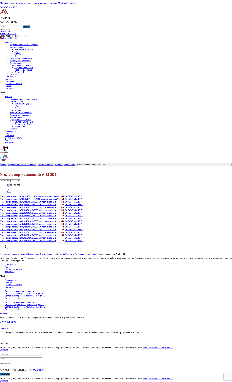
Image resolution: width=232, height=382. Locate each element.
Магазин (21, 254)
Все (9, 192)
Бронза (17, 56)
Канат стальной (17, 63)
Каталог (8, 42)
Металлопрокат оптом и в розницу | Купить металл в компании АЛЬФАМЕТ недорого (39, 3)
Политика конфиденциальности (19, 291)
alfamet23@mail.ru (10, 38)
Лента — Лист (20, 72)
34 (8, 189)
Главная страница (8, 254)
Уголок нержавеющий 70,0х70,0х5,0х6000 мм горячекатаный (28, 241)
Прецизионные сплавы (20, 65)
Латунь (17, 54)
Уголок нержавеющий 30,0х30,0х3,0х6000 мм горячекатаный (28, 207)
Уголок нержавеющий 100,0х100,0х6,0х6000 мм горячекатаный (29, 199)
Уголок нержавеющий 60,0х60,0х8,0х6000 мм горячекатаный (28, 238)
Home (3, 165)
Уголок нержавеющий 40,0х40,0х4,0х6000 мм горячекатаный (28, 221)
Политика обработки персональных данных (24, 293)
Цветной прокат (17, 47)
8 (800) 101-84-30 (8, 322)
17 (8, 187)
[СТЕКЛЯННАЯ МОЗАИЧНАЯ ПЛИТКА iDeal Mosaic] (4, 14)
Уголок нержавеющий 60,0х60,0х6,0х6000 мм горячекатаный (28, 235)
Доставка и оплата (13, 84)
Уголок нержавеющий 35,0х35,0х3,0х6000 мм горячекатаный (28, 216)
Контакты (9, 88)
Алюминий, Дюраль (23, 49)
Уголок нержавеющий (65, 165)
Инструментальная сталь (21, 58)
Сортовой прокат (45, 165)
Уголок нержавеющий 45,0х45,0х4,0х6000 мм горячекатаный (28, 227)
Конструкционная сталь (20, 61)
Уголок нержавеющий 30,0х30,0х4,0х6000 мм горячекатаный (28, 210)
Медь (17, 51)
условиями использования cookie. (158, 347)
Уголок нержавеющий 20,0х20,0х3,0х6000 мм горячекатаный (28, 202)
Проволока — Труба (23, 70)
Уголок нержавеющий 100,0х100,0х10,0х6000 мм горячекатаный (29, 196)
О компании (10, 77)
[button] (9, 7)
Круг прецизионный (23, 67)
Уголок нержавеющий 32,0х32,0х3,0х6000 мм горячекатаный (28, 213)
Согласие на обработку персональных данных (26, 296)
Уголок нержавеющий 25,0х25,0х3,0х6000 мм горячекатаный (28, 204)
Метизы (13, 74)
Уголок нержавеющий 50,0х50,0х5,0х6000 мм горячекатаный (28, 229)
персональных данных (36, 370)
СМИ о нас (9, 81)
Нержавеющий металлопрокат (24, 45)
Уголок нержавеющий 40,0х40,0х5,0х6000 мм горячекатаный (28, 224)
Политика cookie (12, 298)
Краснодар (5, 31)
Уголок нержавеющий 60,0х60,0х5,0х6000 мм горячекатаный (28, 232)
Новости (8, 79)
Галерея (8, 86)
